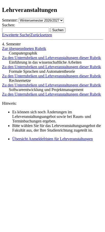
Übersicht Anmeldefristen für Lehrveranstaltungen (52, 139)
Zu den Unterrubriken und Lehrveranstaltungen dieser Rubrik (51, 58)
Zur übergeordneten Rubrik (24, 48)
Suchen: (8, 25)
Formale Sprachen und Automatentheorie (42, 71)
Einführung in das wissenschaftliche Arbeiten (45, 62)
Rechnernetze (20, 80)
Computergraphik (23, 53)
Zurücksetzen (41, 35)
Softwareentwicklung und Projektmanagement (46, 89)
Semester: (10, 20)
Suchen (57, 30)
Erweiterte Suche (16, 35)
